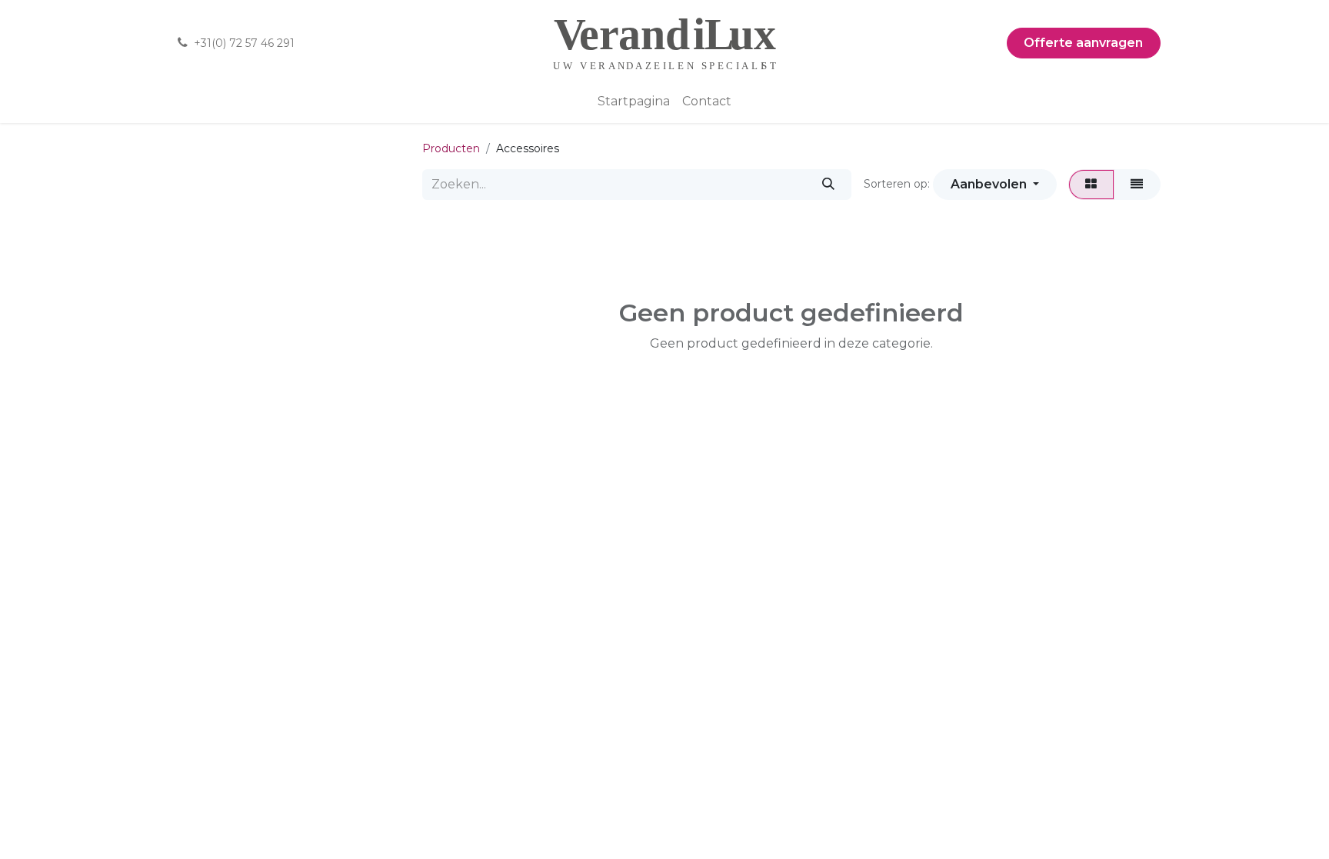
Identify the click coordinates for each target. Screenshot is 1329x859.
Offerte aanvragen (1083, 42)
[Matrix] (1091, 184)
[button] (994, 184)
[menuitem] (633, 101)
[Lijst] (1137, 184)
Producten (451, 148)
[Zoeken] (827, 184)
